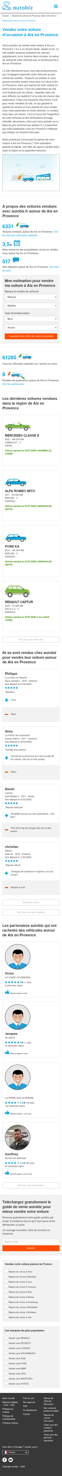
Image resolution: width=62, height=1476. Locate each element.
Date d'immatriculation (17, 313)
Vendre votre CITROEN (19, 1348)
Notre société (8, 1398)
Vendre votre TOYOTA (18, 1384)
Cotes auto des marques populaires (51, 1428)
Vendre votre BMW (17, 1368)
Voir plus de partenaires (31, 1185)
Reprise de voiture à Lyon (20, 1282)
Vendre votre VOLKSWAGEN (21, 1353)
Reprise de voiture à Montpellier (23, 1307)
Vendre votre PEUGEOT (19, 1343)
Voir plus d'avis (31, 902)
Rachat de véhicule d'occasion (48, 1401)
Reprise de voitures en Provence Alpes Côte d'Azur (34, 16)
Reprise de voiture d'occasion (49, 1418)
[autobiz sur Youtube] (10, 1460)
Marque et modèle (22, 291)
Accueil (5, 16)
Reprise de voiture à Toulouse (22, 1287)
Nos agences (29, 1402)
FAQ (25, 1406)
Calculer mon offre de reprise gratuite (31, 336)
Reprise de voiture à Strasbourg (23, 1302)
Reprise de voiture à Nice (20, 1292)
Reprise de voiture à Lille (19, 1317)
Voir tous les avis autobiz (31, 912)
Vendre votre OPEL (17, 1373)
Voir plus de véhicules (31, 639)
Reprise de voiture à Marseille (22, 1277)
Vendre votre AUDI (17, 1358)
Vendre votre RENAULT (19, 1338)
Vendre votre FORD (17, 1363)
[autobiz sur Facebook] (4, 1460)
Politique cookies (10, 1423)
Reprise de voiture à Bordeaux (22, 1312)
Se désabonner (30, 1410)
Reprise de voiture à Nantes (21, 1297)
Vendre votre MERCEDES (20, 1379)
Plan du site (28, 1398)
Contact (26, 1414)
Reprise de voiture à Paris (20, 1272)
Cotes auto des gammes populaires (51, 1438)
